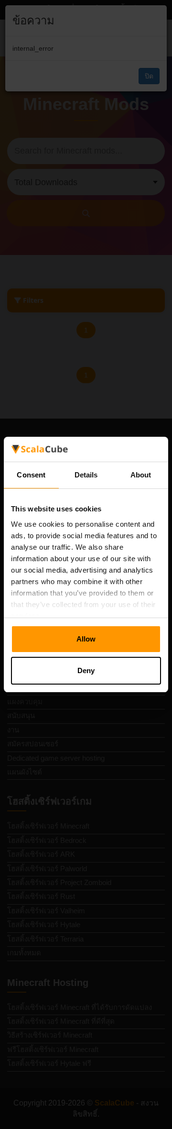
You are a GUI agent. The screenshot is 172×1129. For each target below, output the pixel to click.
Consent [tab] (31, 475)
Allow (86, 639)
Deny (86, 670)
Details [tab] (86, 475)
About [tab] (140, 475)
